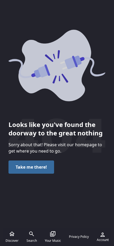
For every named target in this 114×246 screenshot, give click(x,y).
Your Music (53, 240)
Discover (12, 240)
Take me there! (31, 167)
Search (32, 240)
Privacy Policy (79, 237)
